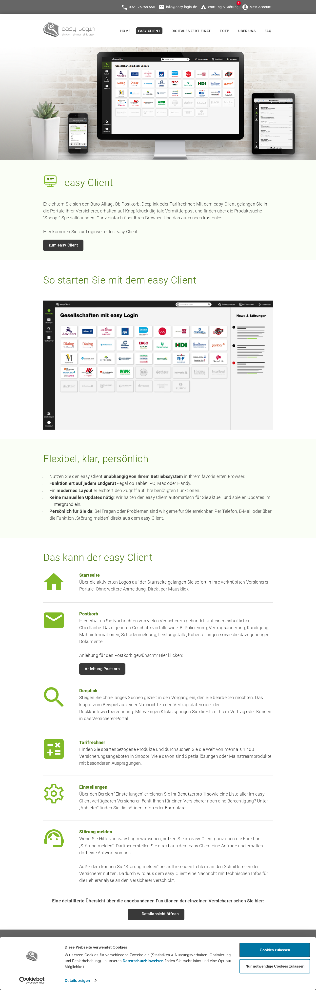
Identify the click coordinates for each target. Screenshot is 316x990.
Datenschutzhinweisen (143, 961)
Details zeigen (77, 980)
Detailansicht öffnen (160, 914)
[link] (69, 35)
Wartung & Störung (223, 7)
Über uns (247, 31)
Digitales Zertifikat (191, 31)
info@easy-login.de (181, 7)
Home (125, 31)
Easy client (149, 31)
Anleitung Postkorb (102, 668)
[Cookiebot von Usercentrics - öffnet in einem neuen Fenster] (32, 980)
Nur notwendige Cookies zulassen (274, 966)
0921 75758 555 (142, 7)
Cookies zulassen (275, 950)
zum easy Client (63, 245)
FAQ (268, 31)
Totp (224, 31)
